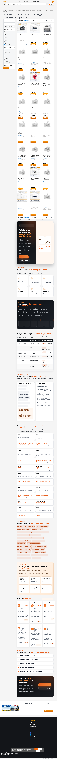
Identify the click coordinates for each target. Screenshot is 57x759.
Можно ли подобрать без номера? (27, 667)
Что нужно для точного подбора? (27, 663)
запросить (33, 44)
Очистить (10, 44)
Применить (6, 67)
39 (51, 20)
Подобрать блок (23, 256)
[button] (34, 1)
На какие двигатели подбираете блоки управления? (31, 671)
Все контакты (3, 747)
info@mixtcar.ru (4, 745)
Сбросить (12, 67)
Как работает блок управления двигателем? (29, 659)
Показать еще (6, 44)
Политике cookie (26, 750)
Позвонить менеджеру (45, 688)
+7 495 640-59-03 (25, 1)
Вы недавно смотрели (28, 703)
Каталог (6, 10)
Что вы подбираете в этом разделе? (27, 655)
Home (3, 10)
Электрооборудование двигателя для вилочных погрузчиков (30, 10)
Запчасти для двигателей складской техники (14, 10)
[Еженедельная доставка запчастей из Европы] (10, 708)
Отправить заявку (24, 260)
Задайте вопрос (48, 710)
